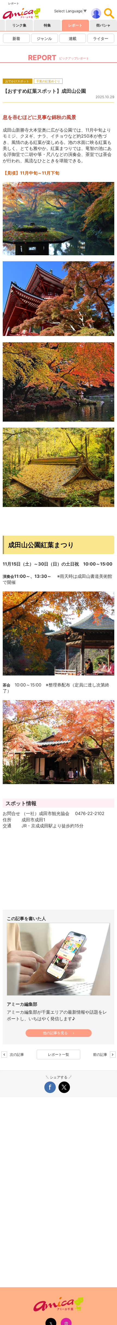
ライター (100, 38)
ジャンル (44, 38)
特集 (47, 25)
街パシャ (103, 25)
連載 (72, 38)
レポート (75, 25)
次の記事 (16, 1054)
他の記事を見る (55, 1033)
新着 (16, 38)
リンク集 (19, 25)
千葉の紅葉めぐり (48, 81)
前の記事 (101, 1054)
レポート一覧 (58, 1054)
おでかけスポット (17, 81)
